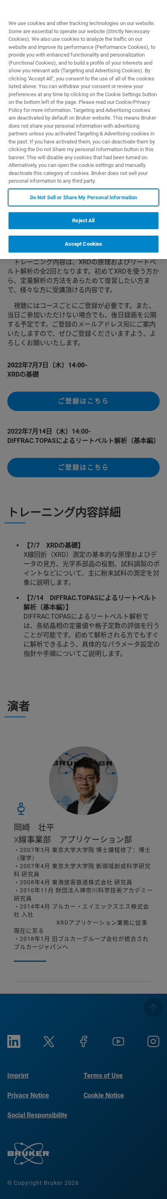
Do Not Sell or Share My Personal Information (83, 197)
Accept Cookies (84, 244)
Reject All (83, 220)
